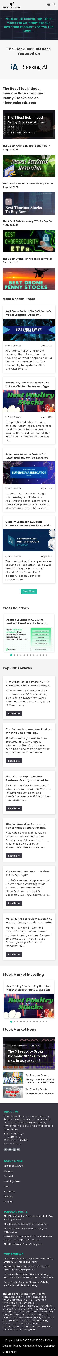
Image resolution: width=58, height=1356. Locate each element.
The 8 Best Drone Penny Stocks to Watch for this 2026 (28, 260)
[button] (11, 655)
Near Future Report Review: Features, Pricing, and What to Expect (27, 778)
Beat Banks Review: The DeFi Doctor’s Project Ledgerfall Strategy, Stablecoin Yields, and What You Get (28, 313)
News (7, 1186)
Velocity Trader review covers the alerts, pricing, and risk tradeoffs (29, 920)
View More (29, 591)
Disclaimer (49, 1345)
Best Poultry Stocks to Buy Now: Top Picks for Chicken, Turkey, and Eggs (27, 384)
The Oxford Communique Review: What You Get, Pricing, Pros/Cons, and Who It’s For (28, 731)
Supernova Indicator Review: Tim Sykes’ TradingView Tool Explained (26, 455)
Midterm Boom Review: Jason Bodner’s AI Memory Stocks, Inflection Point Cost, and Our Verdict (28, 523)
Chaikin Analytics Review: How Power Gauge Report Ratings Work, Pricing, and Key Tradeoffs (28, 825)
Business (8, 1196)
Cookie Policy (10, 1351)
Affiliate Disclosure (32, 1345)
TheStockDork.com (14, 1166)
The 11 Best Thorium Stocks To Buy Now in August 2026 (28, 185)
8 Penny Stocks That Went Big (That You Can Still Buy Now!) (40, 1081)
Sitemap (7, 1345)
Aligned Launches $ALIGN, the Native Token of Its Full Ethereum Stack (26, 621)
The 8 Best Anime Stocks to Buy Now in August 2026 (26, 147)
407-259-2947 (12, 1143)
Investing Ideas (12, 1181)
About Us (8, 1171)
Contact (8, 1176)
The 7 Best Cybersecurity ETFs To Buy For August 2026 (28, 222)
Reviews (8, 1201)
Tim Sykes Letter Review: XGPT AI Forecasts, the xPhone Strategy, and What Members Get (28, 683)
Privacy (17, 1345)
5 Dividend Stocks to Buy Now (39, 1093)
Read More (14, 713)
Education (9, 1191)
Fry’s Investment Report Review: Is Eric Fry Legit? (28, 873)
